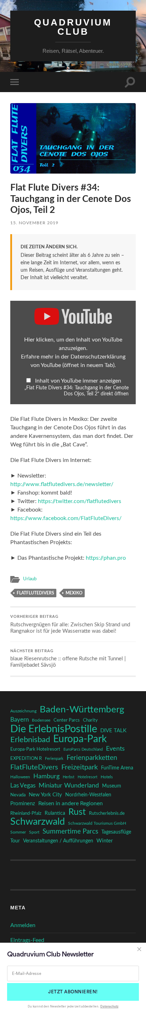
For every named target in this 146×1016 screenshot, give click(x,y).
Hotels (107, 777)
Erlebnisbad (30, 740)
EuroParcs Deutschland (83, 749)
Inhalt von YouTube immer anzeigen (78, 381)
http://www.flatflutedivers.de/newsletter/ (61, 484)
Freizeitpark (79, 767)
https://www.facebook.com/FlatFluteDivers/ (66, 518)
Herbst (68, 777)
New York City (45, 794)
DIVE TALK (113, 730)
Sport (34, 832)
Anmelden (22, 925)
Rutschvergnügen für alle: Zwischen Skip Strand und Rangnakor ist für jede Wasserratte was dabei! (70, 624)
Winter (104, 840)
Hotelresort (87, 777)
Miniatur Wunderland (69, 786)
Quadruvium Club (73, 27)
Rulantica (55, 813)
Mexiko (74, 593)
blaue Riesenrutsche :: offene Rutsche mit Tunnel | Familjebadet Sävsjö (68, 658)
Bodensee (41, 720)
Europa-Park (80, 739)
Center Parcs (67, 720)
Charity (90, 720)
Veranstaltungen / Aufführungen (58, 841)
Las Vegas (22, 786)
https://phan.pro (106, 558)
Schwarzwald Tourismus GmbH (97, 823)
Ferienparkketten (92, 758)
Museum (111, 786)
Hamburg (46, 776)
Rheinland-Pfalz (25, 813)
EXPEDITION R (26, 758)
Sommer (18, 832)
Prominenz (22, 803)
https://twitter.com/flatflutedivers (79, 501)
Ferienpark (54, 759)
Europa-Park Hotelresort (35, 749)
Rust (77, 812)
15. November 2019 (34, 223)
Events (115, 748)
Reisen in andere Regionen (70, 803)
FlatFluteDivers (35, 593)
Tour (15, 841)
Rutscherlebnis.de (107, 813)
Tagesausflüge (116, 832)
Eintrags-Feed (27, 940)
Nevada (18, 795)
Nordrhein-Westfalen (88, 794)
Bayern (19, 720)
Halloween (20, 777)
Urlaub (29, 579)
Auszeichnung (23, 711)
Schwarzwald (37, 822)
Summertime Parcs (70, 831)
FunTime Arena (117, 768)
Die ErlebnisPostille (53, 729)
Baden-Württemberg (82, 709)
